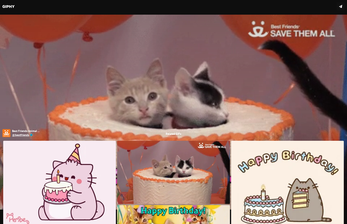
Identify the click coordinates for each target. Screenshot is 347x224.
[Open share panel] (341, 6)
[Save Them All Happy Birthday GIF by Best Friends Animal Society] (173, 112)
